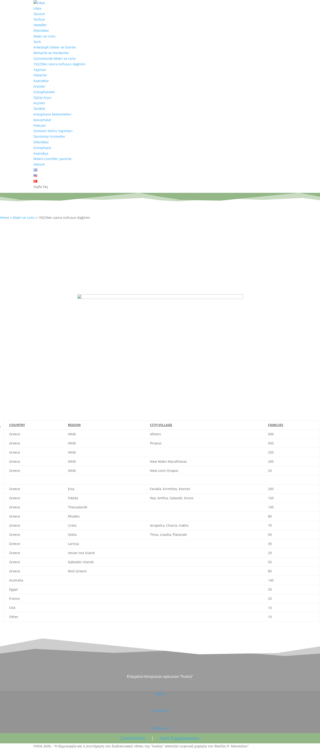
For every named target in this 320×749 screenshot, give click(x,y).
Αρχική (160, 693)
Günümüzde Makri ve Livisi (54, 58)
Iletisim (39, 164)
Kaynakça (40, 153)
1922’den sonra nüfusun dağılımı (59, 64)
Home (4, 217)
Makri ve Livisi (44, 36)
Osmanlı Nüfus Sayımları (53, 131)
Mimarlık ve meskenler (51, 53)
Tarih (37, 42)
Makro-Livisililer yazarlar (52, 159)
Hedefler (40, 25)
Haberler (40, 75)
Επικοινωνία (160, 728)
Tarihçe (39, 19)
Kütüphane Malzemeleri (52, 114)
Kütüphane (42, 147)
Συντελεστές (133, 738)
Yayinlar (39, 69)
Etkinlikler (41, 30)
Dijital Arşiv (42, 97)
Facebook (160, 710)
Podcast (39, 125)
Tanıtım (39, 14)
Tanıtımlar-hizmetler (49, 136)
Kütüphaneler (44, 92)
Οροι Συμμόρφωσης (179, 738)
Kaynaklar (41, 80)
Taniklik (39, 108)
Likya (37, 8)
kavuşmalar (42, 120)
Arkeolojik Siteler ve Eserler (54, 47)
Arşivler (39, 86)
